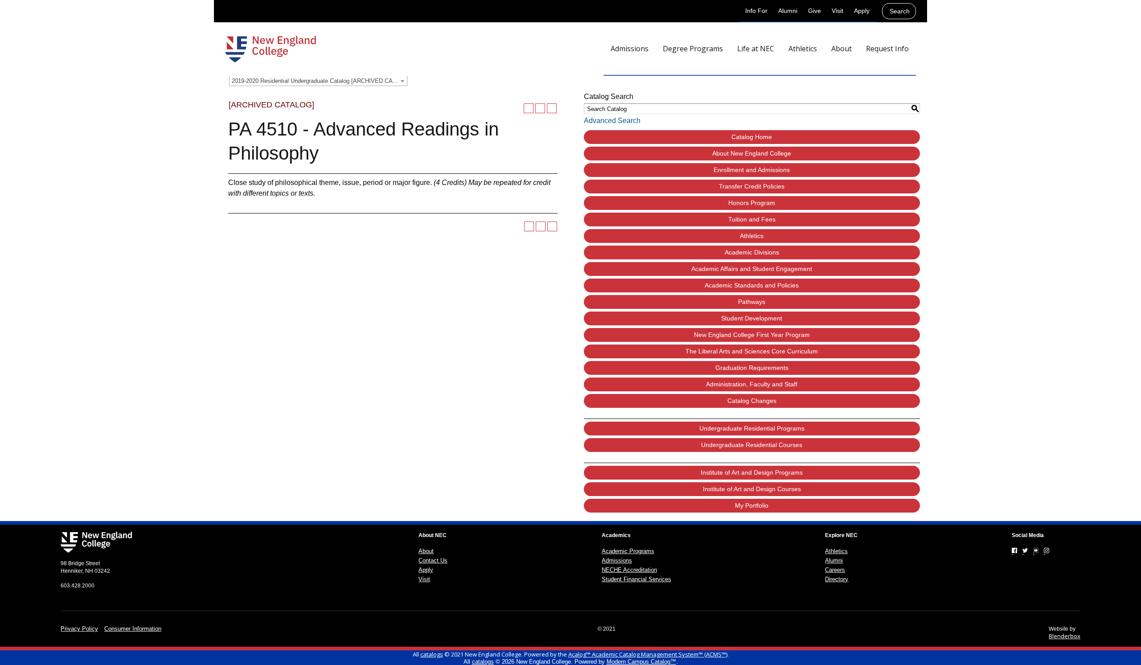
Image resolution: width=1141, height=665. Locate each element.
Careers (835, 569)
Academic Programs (628, 551)
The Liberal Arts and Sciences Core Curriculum (751, 351)
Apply (862, 10)
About (426, 551)
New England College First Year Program (752, 334)
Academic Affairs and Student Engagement (751, 268)
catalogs (431, 654)
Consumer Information (132, 628)
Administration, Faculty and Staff (751, 384)
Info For (756, 10)
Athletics (751, 235)
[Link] (1014, 550)
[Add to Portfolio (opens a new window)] (529, 108)
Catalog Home (751, 136)
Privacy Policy (79, 628)
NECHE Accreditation (629, 569)
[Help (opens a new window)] (552, 108)
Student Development (751, 318)
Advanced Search (612, 120)
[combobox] (318, 80)
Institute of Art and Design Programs (752, 472)
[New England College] (270, 49)
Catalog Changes (751, 400)
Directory (836, 579)
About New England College (751, 153)
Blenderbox (1064, 636)
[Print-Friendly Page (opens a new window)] (540, 108)
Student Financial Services (636, 579)
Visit (837, 10)
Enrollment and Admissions (752, 169)
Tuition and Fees (752, 219)
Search (900, 11)
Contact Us (433, 560)
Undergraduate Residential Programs (751, 428)
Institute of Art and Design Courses (752, 489)
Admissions (617, 560)
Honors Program (751, 202)
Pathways (751, 301)
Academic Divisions (752, 252)
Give (814, 10)
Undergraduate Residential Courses (751, 444)
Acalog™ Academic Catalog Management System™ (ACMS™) (647, 654)
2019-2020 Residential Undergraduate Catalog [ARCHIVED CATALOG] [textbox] (319, 81)
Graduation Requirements (751, 367)
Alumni (787, 10)
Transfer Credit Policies (751, 186)
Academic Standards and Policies (752, 285)
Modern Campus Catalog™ (641, 661)
